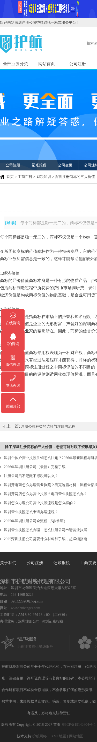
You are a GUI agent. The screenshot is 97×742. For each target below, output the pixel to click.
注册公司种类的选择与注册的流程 (48, 426)
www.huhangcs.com (25, 608)
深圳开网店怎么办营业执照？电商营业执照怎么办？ (45, 494)
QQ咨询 (13, 344)
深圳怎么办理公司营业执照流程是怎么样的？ (40, 503)
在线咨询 (13, 323)
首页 (10, 177)
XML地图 (58, 736)
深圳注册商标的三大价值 (75, 177)
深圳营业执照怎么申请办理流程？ (31, 512)
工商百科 (25, 177)
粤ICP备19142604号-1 (79, 725)
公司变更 (65, 165)
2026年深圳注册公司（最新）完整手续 (34, 467)
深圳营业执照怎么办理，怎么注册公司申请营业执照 (45, 530)
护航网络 (39, 736)
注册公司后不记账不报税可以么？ (31, 476)
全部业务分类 (15, 64)
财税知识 (43, 177)
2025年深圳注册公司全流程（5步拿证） (35, 521)
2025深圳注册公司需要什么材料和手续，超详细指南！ (47, 539)
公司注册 (77, 64)
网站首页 (46, 64)
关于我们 (8, 562)
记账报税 (39, 165)
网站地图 (76, 736)
